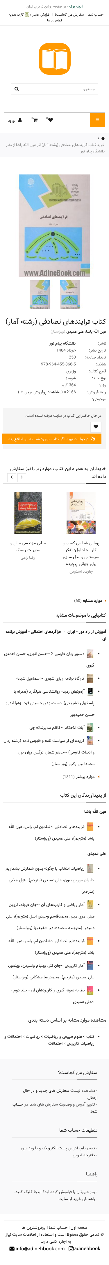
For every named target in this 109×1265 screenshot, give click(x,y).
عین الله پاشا (96, 331)
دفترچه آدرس (84, 1155)
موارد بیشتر (85, 776)
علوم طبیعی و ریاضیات (63, 1036)
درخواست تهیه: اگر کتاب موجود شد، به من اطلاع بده (48, 439)
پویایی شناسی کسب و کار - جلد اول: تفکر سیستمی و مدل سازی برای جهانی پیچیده (81, 553)
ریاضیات (33, 1036)
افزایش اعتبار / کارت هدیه (29, 14)
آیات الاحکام (75, 727)
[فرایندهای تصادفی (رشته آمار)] (69, 294)
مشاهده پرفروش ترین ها (40, 392)
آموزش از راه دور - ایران (86, 631)
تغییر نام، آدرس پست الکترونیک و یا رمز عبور (58, 1148)
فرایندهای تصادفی (70, 826)
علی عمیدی (75, 331)
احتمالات (55, 1043)
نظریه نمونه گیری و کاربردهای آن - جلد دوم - (48, 990)
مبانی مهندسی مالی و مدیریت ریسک (28, 547)
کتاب (90, 1036)
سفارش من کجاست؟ (69, 14)
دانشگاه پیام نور (62, 343)
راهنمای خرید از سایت (76, 1198)
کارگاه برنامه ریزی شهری (65, 678)
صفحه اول (79, 1227)
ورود (12, 120)
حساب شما (95, 14)
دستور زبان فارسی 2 (68, 653)
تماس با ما (54, 20)
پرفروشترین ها (34, 1227)
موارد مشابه (92, 600)
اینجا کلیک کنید (28, 1191)
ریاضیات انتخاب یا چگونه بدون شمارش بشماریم (46, 868)
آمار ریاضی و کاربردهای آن (63, 904)
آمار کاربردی (75, 965)
